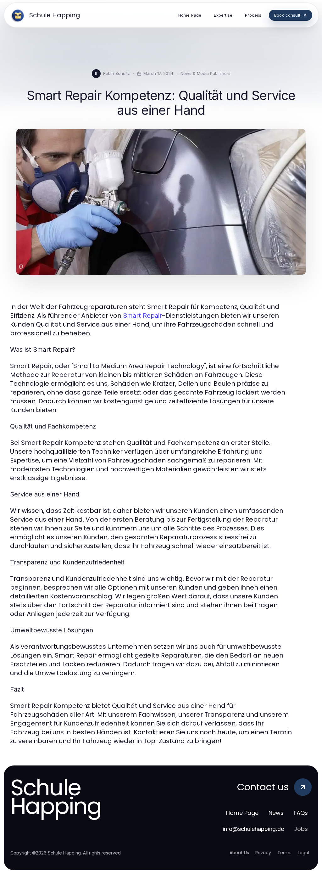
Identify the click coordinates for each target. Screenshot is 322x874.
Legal (303, 852)
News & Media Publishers (205, 73)
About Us (239, 852)
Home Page (242, 813)
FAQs (301, 813)
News (276, 813)
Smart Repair (142, 315)
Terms (284, 852)
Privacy (263, 852)
